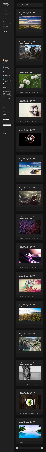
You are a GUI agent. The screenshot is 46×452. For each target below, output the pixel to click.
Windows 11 (29, 92)
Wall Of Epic (4, 114)
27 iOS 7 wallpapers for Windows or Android (7, 64)
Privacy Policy (4, 133)
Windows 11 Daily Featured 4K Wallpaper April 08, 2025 (27, 363)
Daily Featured (26, 92)
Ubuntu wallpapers (6, 15)
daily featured (34, 92)
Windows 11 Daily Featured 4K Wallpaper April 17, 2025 (27, 100)
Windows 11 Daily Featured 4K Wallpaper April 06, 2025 (27, 422)
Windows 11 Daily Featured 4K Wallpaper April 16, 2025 (27, 130)
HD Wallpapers (6, 3)
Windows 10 (5, 26)
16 (27, 448)
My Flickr (4, 111)
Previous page (17, 448)
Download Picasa (5, 27)
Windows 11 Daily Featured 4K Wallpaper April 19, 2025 (27, 42)
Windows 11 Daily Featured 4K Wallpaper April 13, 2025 (27, 217)
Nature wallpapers (5, 12)
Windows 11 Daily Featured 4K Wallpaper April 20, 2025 (27, 13)
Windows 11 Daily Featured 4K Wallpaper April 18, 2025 (27, 71)
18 (31, 448)
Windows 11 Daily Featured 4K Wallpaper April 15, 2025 (27, 159)
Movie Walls (5, 128)
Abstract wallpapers (5, 18)
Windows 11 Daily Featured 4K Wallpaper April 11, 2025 (27, 276)
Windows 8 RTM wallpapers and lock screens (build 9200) (7, 76)
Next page (42, 448)
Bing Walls (6, 10)
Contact (4, 132)
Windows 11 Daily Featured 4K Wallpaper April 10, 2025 (27, 305)
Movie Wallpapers (5, 110)
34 (35, 448)
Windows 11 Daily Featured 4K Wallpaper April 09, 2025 (27, 334)
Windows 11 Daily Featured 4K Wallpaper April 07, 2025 (27, 392)
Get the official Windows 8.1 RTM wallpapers (7, 60)
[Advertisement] (7, 45)
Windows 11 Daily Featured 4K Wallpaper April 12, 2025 (27, 246)
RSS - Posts (4, 103)
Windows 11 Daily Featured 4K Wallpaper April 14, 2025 (27, 188)
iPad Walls (6, 21)
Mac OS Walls (7, 23)
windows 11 (37, 92)
